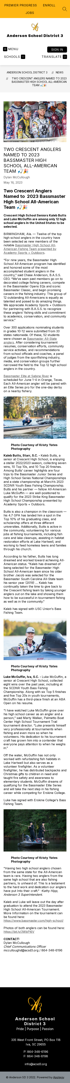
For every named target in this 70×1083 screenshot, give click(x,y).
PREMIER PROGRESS (20, 5)
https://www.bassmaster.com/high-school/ (33, 920)
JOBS (30, 13)
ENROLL (49, 5)
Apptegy (58, 1077)
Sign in (57, 49)
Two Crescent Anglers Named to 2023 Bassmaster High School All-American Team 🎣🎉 (39, 82)
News (59, 72)
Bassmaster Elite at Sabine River (26, 376)
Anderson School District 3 (27, 72)
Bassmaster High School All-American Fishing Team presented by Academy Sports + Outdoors (30, 249)
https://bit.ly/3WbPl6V (19, 932)
